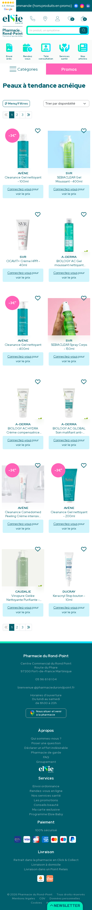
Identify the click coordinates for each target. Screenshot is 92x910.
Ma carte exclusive (46, 809)
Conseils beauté (46, 805)
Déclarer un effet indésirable (46, 748)
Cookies (36, 902)
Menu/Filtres (17, 103)
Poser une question (46, 743)
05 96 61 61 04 (46, 679)
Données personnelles (65, 898)
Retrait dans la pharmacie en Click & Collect (46, 860)
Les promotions (46, 800)
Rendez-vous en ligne (46, 791)
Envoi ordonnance (46, 786)
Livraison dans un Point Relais (46, 869)
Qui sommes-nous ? (46, 738)
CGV (42, 898)
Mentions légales (23, 898)
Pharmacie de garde (46, 752)
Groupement (46, 762)
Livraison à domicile (46, 864)
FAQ (46, 757)
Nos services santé (46, 795)
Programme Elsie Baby (46, 814)
